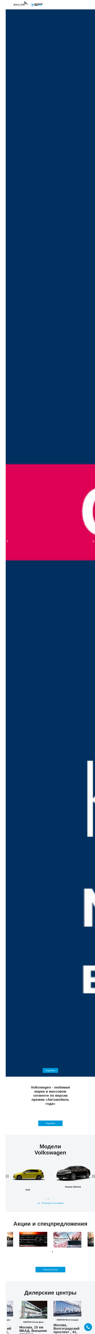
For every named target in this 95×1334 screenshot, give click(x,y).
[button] (7, 541)
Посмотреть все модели (52, 1203)
